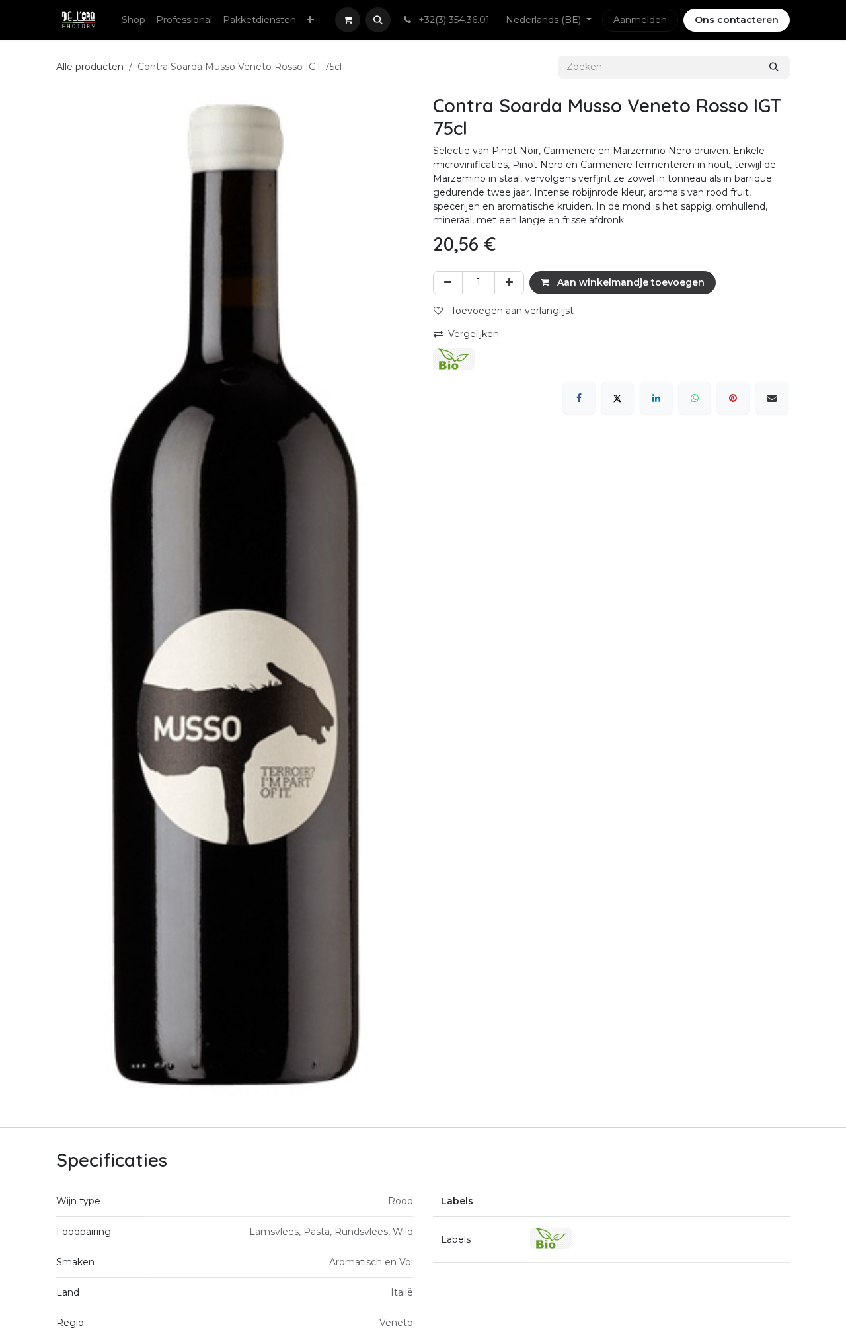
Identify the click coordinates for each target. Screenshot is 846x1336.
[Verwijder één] (448, 282)
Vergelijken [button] (473, 334)
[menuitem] (133, 20)
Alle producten (90, 67)
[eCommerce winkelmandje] (347, 19)
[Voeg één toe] (509, 282)
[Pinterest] (733, 398)
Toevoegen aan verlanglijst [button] (511, 311)
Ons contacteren (737, 20)
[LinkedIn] (656, 398)
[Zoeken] (774, 67)
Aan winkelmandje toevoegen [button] (630, 282)
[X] (617, 398)
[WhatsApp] (695, 398)
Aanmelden (640, 20)
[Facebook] (579, 398)
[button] (378, 19)
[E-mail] (772, 398)
